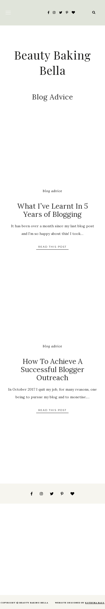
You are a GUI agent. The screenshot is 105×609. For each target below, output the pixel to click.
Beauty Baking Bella (52, 62)
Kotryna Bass (94, 602)
